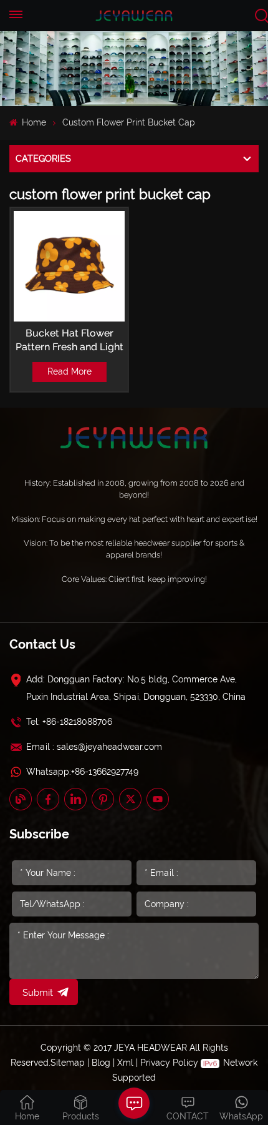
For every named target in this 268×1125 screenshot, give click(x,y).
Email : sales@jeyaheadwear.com (94, 747)
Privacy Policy (169, 1063)
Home (32, 122)
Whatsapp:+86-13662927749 (82, 772)
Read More (69, 371)
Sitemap (67, 1063)
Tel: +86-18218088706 (69, 722)
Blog (101, 1063)
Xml (125, 1063)
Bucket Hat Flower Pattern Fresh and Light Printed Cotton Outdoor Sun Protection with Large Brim (69, 340)
